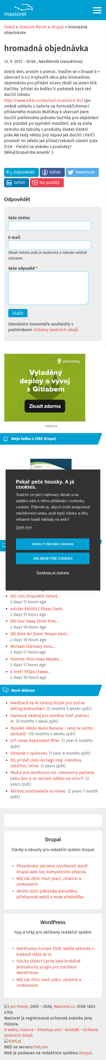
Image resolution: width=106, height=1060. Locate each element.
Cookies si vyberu (53, 573)
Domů (9, 27)
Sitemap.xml (49, 1029)
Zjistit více (24, 527)
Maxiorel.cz (64, 1006)
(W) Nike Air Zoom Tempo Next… (40, 633)
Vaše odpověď (21, 268)
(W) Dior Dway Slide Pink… (34, 621)
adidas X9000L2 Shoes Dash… (37, 608)
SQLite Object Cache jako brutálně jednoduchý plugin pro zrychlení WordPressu (48, 967)
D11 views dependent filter (35, 740)
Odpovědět (24, 172)
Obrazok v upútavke (28, 753)
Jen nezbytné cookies (53, 558)
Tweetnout (85, 172)
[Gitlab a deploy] (44, 420)
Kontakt (72, 1029)
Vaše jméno (19, 217)
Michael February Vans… (32, 646)
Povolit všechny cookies (53, 544)
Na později (50, 182)
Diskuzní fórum (33, 27)
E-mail (14, 237)
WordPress (53, 922)
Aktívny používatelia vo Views (37, 791)
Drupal (57, 27)
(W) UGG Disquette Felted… (35, 596)
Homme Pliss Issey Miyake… (36, 659)
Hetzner (41, 1047)
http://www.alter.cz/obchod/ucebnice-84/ (43, 100)
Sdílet (55, 172)
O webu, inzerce (19, 1029)
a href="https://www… (30, 671)
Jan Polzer (19, 1006)
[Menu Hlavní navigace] (97, 10)
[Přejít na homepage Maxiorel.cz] (18, 10)
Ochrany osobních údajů (55, 329)
